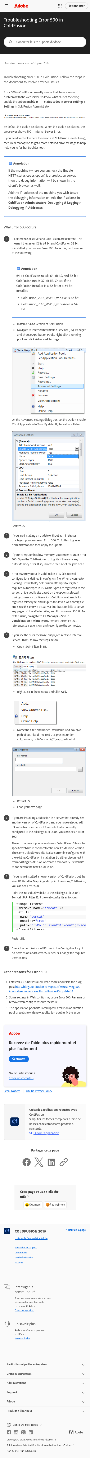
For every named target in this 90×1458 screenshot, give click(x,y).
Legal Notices (12, 1091)
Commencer (21, 1252)
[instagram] (16, 1432)
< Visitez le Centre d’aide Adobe (31, 1238)
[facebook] (9, 1432)
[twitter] (23, 1432)
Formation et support (26, 1247)
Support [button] (12, 1392)
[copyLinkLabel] (63, 1166)
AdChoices (30, 1450)
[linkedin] (31, 1432)
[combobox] (45, 42)
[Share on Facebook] (26, 1166)
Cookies (67, 1445)
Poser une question (24, 1310)
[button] (60, 6)
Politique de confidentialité (20, 1445)
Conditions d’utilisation (48, 1445)
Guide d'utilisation (24, 1257)
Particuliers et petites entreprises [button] (27, 1364)
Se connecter (77, 6)
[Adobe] (21, 5)
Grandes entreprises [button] (19, 1374)
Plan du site (13, 1450)
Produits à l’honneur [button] (19, 1411)
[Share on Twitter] (39, 1166)
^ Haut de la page (76, 1229)
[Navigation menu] (6, 5)
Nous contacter (22, 1338)
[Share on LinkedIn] (51, 1166)
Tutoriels (19, 1262)
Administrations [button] (16, 1383)
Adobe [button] (11, 1401)
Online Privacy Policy (39, 1091)
